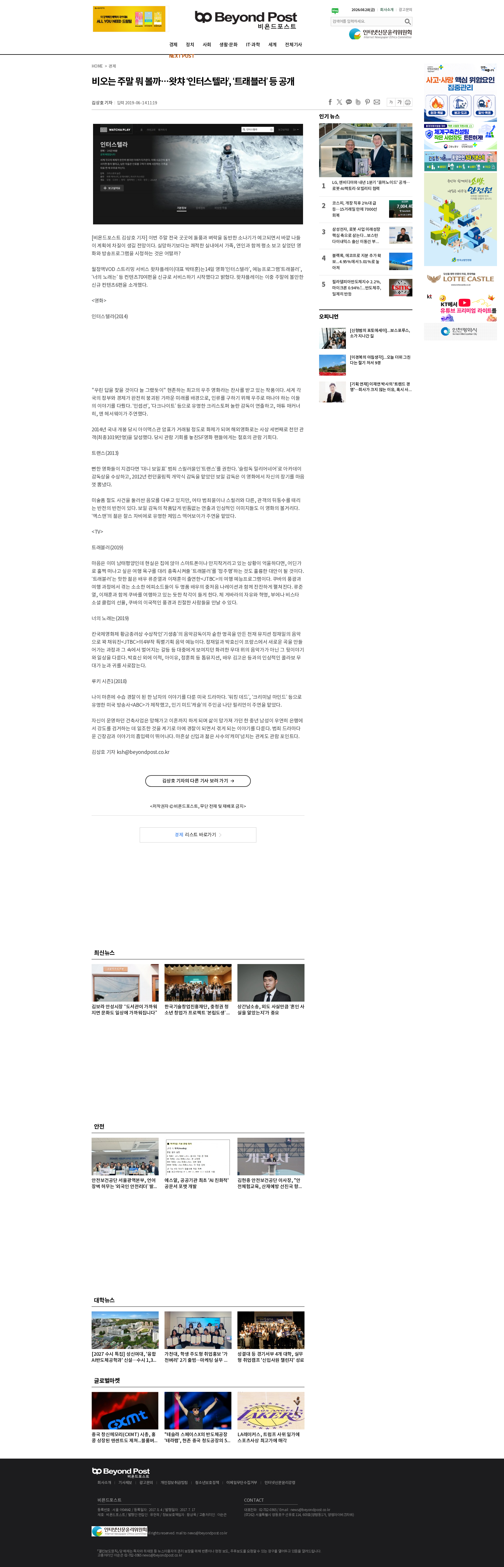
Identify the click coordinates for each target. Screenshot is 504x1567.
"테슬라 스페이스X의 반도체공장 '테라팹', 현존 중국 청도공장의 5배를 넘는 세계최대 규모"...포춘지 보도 (197, 1438)
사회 (207, 45)
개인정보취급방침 (174, 1483)
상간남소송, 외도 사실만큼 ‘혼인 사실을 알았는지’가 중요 (270, 1010)
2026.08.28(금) (363, 10)
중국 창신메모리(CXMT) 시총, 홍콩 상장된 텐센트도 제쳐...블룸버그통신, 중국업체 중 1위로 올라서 (125, 1438)
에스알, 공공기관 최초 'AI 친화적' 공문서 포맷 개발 (196, 1183)
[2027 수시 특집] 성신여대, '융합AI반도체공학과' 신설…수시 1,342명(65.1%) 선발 (125, 1358)
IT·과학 (253, 45)
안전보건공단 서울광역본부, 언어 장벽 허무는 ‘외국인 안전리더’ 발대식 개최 (125, 1184)
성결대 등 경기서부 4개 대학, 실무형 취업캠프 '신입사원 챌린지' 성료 (270, 1357)
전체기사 (293, 45)
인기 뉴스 (329, 116)
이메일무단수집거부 (241, 1483)
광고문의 (405, 10)
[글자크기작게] (391, 102)
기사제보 (125, 1483)
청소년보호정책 (207, 1483)
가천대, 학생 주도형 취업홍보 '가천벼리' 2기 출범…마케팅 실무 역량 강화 (196, 1358)
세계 (272, 45)
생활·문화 (228, 45)
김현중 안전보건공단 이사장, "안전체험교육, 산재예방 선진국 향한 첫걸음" (270, 1184)
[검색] (407, 21)
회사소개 (387, 10)
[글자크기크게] (399, 102)
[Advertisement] (198, 348)
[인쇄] (408, 102)
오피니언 (329, 317)
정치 (190, 45)
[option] (131, 19)
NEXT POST (182, 56)
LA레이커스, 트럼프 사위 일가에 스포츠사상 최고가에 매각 (268, 1437)
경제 (173, 45)
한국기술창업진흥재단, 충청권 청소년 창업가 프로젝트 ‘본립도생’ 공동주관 (197, 1010)
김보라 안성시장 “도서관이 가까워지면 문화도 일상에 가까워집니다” (124, 1010)
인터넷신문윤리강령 (280, 1483)
